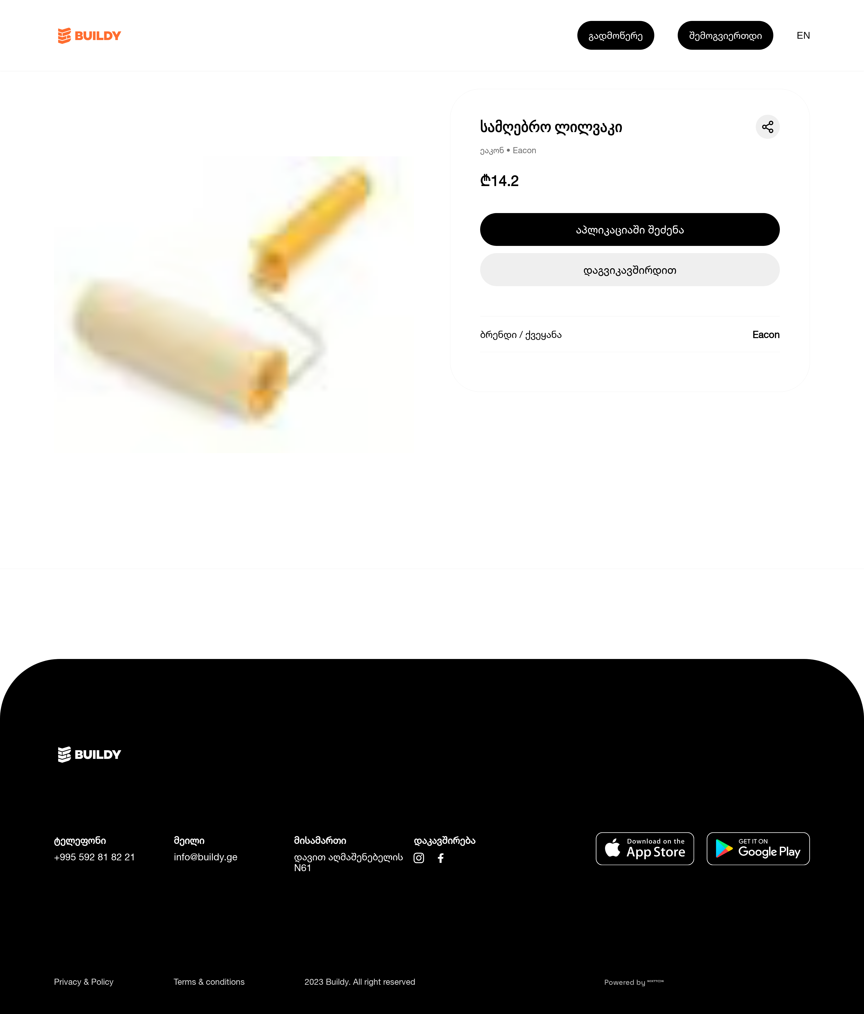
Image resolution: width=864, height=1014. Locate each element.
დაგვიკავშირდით (630, 269)
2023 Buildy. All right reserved (360, 982)
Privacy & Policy (84, 982)
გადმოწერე (616, 35)
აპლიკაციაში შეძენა (630, 229)
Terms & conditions (209, 982)
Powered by (625, 982)
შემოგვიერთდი (725, 35)
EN (803, 35)
